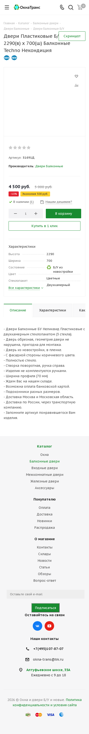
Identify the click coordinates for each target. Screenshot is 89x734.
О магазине (44, 539)
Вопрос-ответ (44, 580)
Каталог (44, 446)
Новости (44, 560)
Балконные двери (44, 461)
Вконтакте (37, 626)
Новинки (44, 521)
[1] (11, 147)
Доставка (44, 514)
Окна (44, 455)
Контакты (44, 547)
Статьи (44, 567)
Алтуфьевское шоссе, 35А (48, 670)
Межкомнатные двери (44, 474)
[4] (24, 147)
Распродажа (44, 527)
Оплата (44, 507)
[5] (29, 147)
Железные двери (44, 481)
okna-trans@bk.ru (48, 659)
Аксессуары (44, 488)
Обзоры (44, 574)
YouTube (49, 626)
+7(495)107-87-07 (48, 648)
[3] (20, 147)
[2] (15, 147)
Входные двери (44, 468)
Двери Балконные (49, 166)
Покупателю (44, 499)
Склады (44, 554)
